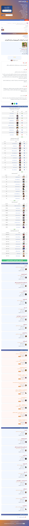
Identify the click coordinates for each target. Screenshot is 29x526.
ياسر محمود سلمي (21, 383)
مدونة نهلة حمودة (12, 120)
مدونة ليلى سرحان (18, 236)
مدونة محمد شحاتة (11, 127)
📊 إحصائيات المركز (24, 14)
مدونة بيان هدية (15, 167)
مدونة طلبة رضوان (17, 179)
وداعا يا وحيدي (24, 332)
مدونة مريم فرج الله (14, 150)
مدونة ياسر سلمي (17, 184)
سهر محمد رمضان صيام (20, 342)
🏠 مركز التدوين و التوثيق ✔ (23, 4)
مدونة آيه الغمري (18, 191)
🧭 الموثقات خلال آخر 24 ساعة (23, 11)
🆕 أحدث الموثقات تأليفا (24, 12)
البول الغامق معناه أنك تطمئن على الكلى (21, 282)
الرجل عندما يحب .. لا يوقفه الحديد (22, 316)
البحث (3, 15)
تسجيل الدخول (14, 33)
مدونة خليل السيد (23, 49)
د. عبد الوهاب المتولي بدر (20, 368)
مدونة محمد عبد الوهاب (11, 125)
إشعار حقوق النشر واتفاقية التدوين (13, 260)
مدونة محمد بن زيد (14, 148)
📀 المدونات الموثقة (24, 5)
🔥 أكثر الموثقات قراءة (24, 13)
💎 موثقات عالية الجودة (24, 17)
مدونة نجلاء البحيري (11, 132)
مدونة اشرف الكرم (11, 122)
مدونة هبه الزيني (15, 157)
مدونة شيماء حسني (14, 143)
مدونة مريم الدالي (18, 241)
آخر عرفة (25, 307)
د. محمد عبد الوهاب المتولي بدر (19, 361)
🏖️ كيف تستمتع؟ (25, 9)
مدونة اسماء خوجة (18, 239)
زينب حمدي (21, 376)
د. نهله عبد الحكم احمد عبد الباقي (19, 391)
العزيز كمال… (25, 341)
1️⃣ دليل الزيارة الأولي (24, 6)
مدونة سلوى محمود (14, 162)
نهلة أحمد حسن (21, 292)
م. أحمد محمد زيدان (20, 473)
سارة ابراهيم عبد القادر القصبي (19, 317)
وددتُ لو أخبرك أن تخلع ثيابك (22, 419)
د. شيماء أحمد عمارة (20, 398)
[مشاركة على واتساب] (14, 103)
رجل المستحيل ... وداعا (23, 359)
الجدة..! (25, 265)
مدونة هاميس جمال (14, 169)
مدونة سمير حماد (18, 217)
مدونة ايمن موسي (11, 115)
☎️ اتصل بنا (25, 18)
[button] (6, 11)
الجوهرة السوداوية (24, 274)
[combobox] (9, 15)
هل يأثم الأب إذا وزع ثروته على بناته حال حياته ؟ (20, 382)
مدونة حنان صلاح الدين (17, 222)
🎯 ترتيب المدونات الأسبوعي (23, 10)
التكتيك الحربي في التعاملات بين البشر (21, 389)
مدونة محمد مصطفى (17, 248)
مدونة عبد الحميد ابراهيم (14, 155)
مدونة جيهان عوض (14, 160)
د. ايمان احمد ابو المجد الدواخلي (19, 283)
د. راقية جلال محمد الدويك (20, 300)
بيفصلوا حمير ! (25, 505)
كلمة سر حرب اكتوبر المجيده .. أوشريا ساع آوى (20, 412)
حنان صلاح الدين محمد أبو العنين (19, 353)
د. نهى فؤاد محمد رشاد (20, 275)
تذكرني (26, 31)
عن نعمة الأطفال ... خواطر (23, 404)
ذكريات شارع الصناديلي (23, 367)
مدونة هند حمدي (12, 134)
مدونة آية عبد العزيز (17, 234)
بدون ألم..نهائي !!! (24, 397)
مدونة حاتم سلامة (17, 198)
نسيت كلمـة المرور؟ (25, 35)
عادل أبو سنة (25, 290)
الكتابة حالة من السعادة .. (23, 352)
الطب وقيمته (25, 299)
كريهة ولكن (25, 324)
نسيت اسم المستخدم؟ (25, 36)
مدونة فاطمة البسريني (17, 193)
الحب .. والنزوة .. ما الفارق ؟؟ (22, 374)
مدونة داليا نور (18, 253)
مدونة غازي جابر (12, 113)
